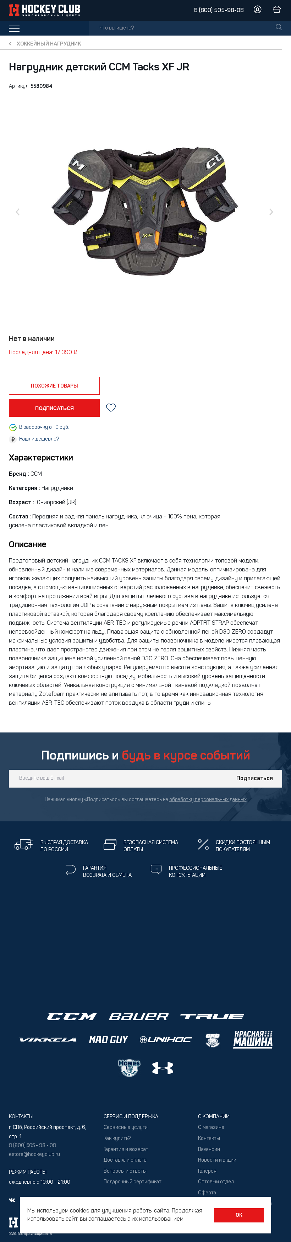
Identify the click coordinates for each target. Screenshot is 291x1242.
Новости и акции (217, 1160)
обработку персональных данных (208, 800)
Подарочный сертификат (132, 1182)
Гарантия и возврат (126, 1149)
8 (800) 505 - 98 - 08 (32, 1145)
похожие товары (54, 386)
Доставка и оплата (125, 1160)
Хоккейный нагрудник (49, 44)
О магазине (211, 1127)
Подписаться (254, 779)
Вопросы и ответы (125, 1171)
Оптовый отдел (216, 1182)
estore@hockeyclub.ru (34, 1154)
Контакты (209, 1138)
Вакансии (209, 1149)
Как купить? (117, 1138)
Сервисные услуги (126, 1127)
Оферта (207, 1193)
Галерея (207, 1171)
